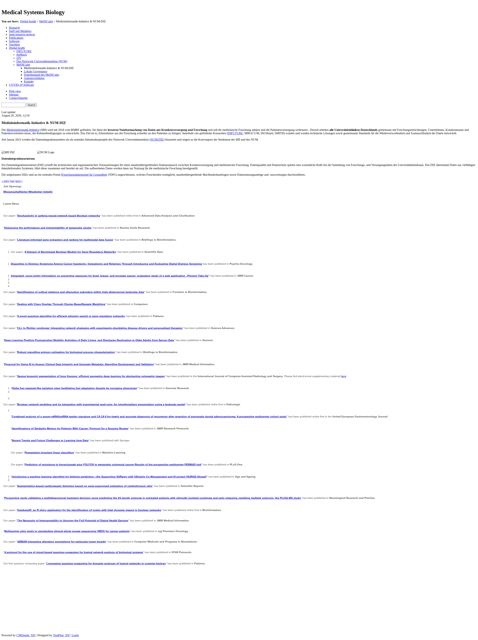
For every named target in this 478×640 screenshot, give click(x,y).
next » (19, 181)
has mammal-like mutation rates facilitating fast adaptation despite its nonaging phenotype (74, 388)
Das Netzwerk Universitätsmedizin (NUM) (41, 61)
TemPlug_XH (61, 635)
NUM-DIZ (157, 139)
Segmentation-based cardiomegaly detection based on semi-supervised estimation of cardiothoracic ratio (84, 485)
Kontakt (28, 81)
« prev (5, 181)
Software (14, 41)
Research (14, 27)
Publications (16, 37)
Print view (15, 91)
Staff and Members (20, 31)
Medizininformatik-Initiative (23, 129)
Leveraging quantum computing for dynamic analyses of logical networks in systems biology (106, 563)
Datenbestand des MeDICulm (41, 74)
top (12, 181)
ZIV (18, 58)
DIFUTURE (24, 51)
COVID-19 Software (21, 84)
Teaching (14, 44)
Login (75, 635)
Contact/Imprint (18, 98)
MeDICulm (46, 21)
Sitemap (13, 94)
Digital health (28, 21)
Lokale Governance (35, 71)
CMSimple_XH (25, 635)
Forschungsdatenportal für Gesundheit (84, 174)
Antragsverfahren (34, 78)
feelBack (21, 54)
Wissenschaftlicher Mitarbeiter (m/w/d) (28, 191)
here (343, 376)
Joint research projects (22, 34)
